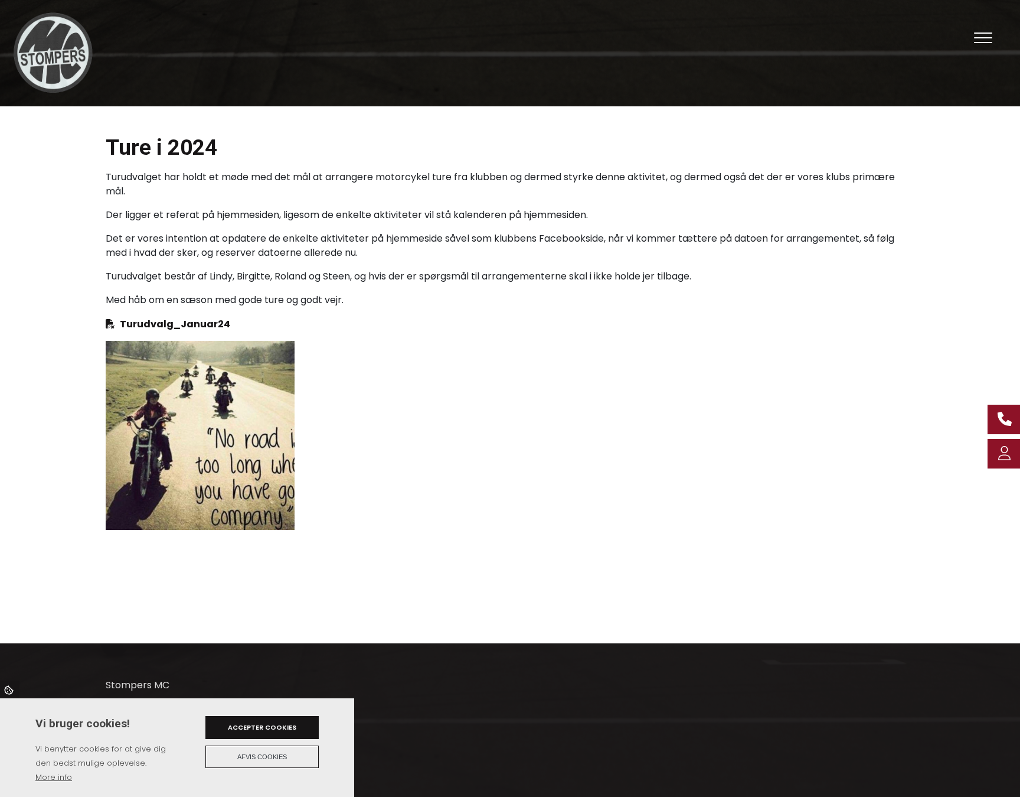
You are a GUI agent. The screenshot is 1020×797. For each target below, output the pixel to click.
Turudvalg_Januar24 (175, 324)
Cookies (9, 689)
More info (53, 777)
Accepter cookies (262, 727)
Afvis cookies (262, 756)
